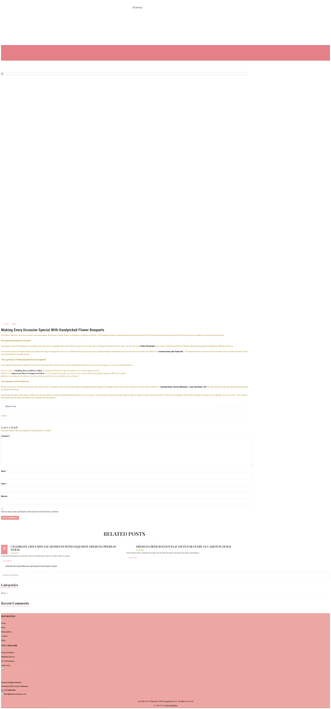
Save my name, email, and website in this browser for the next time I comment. (30, 512)
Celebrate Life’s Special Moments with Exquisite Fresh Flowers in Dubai (63, 548)
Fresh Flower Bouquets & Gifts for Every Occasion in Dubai (183, 546)
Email (4, 484)
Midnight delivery (8, 657)
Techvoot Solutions (170, 705)
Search (326, 575)
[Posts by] (7, 415)
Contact (4, 636)
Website (4, 496)
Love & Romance (8, 661)
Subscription (6, 632)
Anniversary (6, 665)
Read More (7, 561)
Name (4, 471)
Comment (5, 436)
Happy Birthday (7, 652)
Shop (3, 627)
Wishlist (312, 9)
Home (3, 623)
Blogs (14, 324)
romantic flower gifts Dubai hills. (171, 351)
